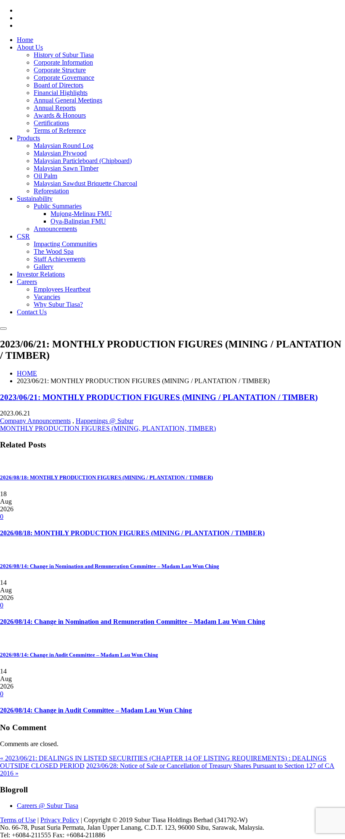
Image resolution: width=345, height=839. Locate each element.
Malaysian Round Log (63, 145)
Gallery (43, 266)
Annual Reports (55, 107)
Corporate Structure (60, 70)
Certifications (51, 122)
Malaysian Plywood (60, 153)
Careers (27, 281)
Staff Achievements (59, 259)
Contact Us (32, 312)
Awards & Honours (60, 115)
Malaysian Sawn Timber (66, 168)
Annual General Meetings (68, 100)
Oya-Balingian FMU (78, 221)
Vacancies (47, 296)
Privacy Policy (59, 819)
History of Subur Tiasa (64, 54)
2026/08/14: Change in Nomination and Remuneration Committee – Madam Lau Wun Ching (132, 621)
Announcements (55, 228)
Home (25, 39)
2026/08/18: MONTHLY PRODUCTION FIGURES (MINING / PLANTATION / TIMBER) (132, 533)
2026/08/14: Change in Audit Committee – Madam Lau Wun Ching (96, 710)
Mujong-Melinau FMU (81, 213)
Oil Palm (45, 175)
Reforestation (51, 191)
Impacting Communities (65, 243)
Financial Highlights (61, 92)
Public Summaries (58, 206)
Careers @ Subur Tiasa (47, 805)
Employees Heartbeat (62, 289)
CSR (23, 236)
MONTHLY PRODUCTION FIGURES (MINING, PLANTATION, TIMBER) (108, 428)
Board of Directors (58, 85)
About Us (30, 47)
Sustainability (35, 198)
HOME (27, 373)
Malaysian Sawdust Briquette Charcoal (85, 183)
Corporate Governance (64, 77)
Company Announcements (35, 420)
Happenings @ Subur (104, 420)
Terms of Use (18, 819)
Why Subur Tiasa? (58, 304)
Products (28, 138)
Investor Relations (41, 274)
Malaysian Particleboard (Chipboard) (83, 160)
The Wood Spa (54, 251)
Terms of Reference (60, 130)
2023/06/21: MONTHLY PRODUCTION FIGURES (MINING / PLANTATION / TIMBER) (159, 397)
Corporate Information (63, 62)
